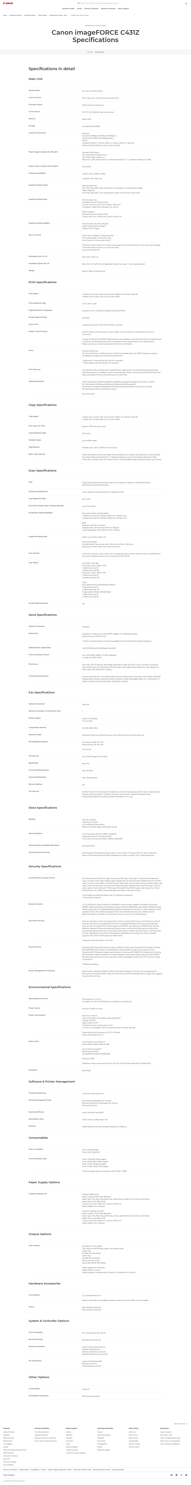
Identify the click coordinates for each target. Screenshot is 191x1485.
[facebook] (171, 1475)
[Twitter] (181, 1475)
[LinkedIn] (176, 1475)
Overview (90, 52)
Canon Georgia (8, 1475)
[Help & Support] (130, 9)
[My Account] (186, 3)
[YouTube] (186, 1475)
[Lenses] (82, 9)
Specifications (99, 52)
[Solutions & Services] (116, 9)
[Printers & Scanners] (99, 9)
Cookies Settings (118, 1470)
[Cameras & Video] (75, 9)
